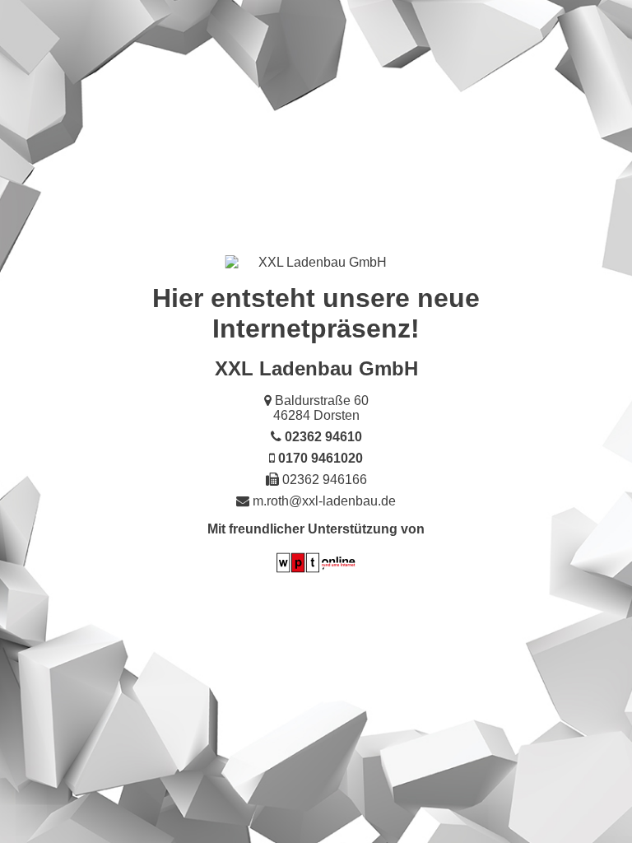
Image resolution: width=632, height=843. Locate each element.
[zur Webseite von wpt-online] (316, 572)
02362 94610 (323, 437)
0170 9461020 (320, 458)
